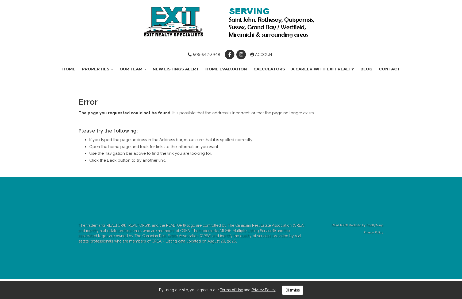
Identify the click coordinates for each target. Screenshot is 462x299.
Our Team (132, 68)
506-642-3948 (206, 54)
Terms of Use (231, 290)
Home (68, 68)
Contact (389, 68)
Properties (96, 68)
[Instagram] (242, 54)
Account (264, 54)
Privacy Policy (373, 232)
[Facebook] (230, 54)
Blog (366, 68)
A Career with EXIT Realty (322, 68)
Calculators (269, 68)
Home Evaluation (226, 68)
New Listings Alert (176, 68)
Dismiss (293, 290)
